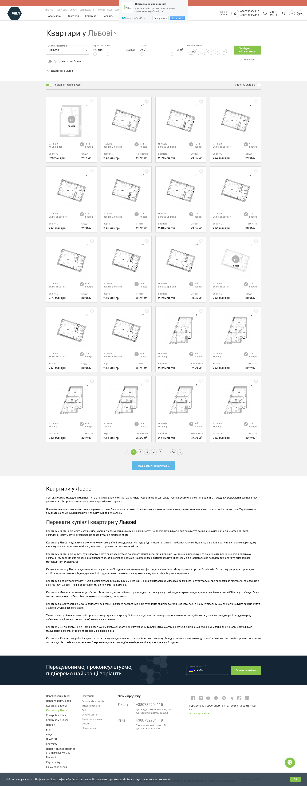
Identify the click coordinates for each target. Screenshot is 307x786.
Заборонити (160, 18)
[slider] (95, 53)
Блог (49, 729)
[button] (101, 33)
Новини (50, 724)
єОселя (86, 723)
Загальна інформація (93, 701)
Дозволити (177, 18)
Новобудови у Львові (58, 700)
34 (173, 452)
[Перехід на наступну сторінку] (180, 452)
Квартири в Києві (56, 705)
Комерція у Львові (57, 720)
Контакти (51, 744)
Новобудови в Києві (58, 696)
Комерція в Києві (56, 715)
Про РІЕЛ (51, 739)
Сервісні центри (90, 714)
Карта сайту (53, 762)
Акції (49, 734)
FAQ (84, 710)
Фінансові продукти (92, 719)
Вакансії (51, 757)
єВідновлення (89, 728)
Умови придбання (91, 705)
